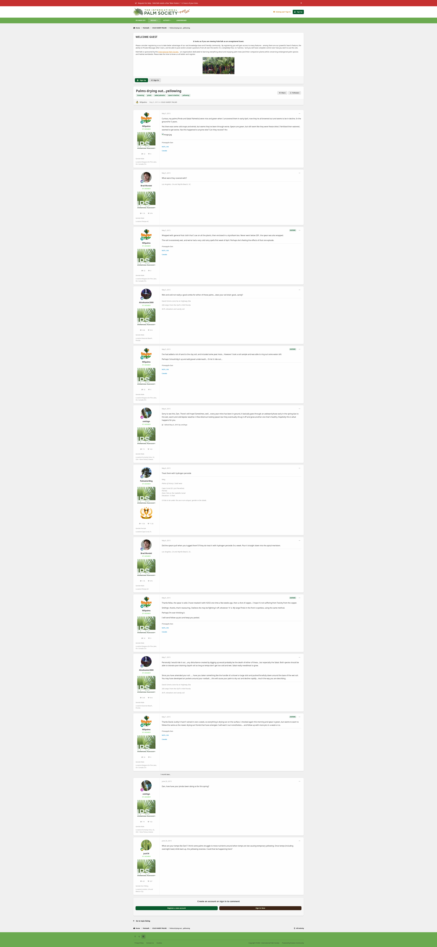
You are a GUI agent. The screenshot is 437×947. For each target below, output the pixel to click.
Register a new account (176, 908)
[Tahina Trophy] (146, 507)
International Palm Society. (168, 52)
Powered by (293, 943)
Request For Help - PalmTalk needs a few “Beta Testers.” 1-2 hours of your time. (168, 3)
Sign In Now (260, 908)
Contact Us (150, 943)
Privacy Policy (139, 943)
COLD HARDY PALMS (169, 102)
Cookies (159, 943)
